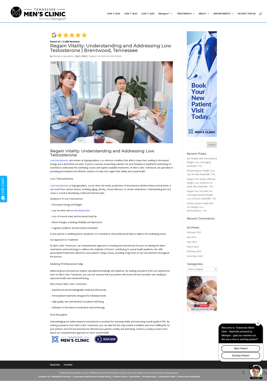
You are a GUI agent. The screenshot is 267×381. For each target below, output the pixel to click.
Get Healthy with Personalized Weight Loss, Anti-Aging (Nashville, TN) (202, 162)
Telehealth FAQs (166, 376)
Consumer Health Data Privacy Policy (92, 376)
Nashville (55, 364)
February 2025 (194, 232)
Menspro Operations (63, 56)
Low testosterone (59, 160)
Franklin (68, 364)
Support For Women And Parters (105, 56)
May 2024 (192, 241)
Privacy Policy (149, 376)
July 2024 (191, 237)
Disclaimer (134, 376)
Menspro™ (164, 14)
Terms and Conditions (188, 376)
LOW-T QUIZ (113, 14)
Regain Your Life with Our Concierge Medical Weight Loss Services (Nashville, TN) (201, 195)
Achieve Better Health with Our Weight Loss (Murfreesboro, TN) (200, 207)
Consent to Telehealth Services (54, 376)
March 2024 (193, 246)
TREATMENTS (184, 14)
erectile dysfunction (80, 210)
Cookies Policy (120, 376)
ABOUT (202, 14)
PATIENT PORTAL (247, 14)
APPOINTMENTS (222, 14)
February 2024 (194, 251)
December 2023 (195, 256)
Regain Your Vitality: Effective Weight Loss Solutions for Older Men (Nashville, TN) (201, 183)
